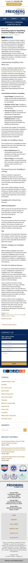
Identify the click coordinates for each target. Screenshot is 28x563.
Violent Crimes (7, 394)
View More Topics (6, 418)
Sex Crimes (6, 387)
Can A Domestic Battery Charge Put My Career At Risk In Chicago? (12, 442)
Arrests (4, 409)
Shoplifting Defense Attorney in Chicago (14, 314)
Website (14, 519)
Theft (7, 313)
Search (25, 430)
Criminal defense (8, 381)
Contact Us (14, 533)
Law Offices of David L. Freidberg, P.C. (14, 556)
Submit (14, 363)
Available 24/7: (14, 3)
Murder (5, 391)
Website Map (14, 528)
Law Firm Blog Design (13, 560)
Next (15, 324)
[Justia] (14, 371)
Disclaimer (14, 524)
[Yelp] (20, 371)
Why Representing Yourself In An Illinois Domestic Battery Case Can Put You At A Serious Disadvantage (13, 449)
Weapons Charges (8, 403)
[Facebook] (4, 371)
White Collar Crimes (8, 415)
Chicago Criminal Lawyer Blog (14, 12)
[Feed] (23, 371)
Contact (14, 18)
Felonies (5, 406)
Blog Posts (14, 537)
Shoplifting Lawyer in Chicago (8, 316)
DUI (4, 384)
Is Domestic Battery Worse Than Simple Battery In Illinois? (13, 457)
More (23, 18)
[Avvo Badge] (23, 468)
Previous (4, 324)
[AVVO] (17, 371)
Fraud (4, 412)
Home (4, 18)
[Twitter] (7, 371)
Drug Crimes (6, 397)
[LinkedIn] (10, 371)
